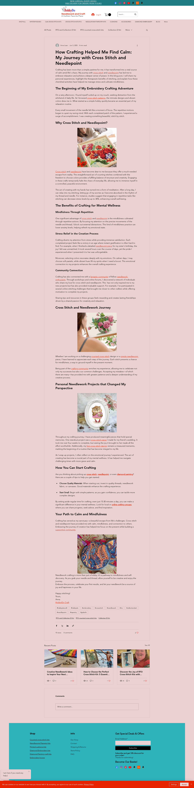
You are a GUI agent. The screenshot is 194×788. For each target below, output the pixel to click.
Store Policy (75, 750)
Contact (74, 743)
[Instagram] (119, 2)
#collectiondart (131, 608)
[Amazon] (133, 2)
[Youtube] (128, 2)
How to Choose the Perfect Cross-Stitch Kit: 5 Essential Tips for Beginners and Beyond (96, 673)
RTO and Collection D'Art (66, 30)
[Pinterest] (124, 2)
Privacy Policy (89, 784)
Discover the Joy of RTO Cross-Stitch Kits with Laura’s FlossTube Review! (132, 673)
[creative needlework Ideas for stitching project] (60, 658)
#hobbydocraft (62, 608)
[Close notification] (29, 771)
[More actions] (137, 45)
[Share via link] (73, 626)
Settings (174, 784)
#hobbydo (74, 608)
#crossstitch (99, 608)
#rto (121, 608)
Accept (184, 784)
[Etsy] (137, 2)
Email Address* (121, 739)
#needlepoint (61, 612)
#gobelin (83, 612)
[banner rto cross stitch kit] (97, 658)
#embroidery (86, 608)
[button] (108, 14)
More (128, 30)
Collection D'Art (114, 30)
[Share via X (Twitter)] (62, 626)
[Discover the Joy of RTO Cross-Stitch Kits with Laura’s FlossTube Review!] (133, 658)
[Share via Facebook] (56, 626)
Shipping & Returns (78, 747)
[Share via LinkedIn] (67, 626)
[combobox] (128, 14)
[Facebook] (115, 2)
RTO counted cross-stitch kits (92, 30)
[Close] (191, 784)
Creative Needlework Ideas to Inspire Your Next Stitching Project (59, 673)
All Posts (47, 30)
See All (147, 645)
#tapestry (73, 612)
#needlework (111, 608)
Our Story (74, 740)
